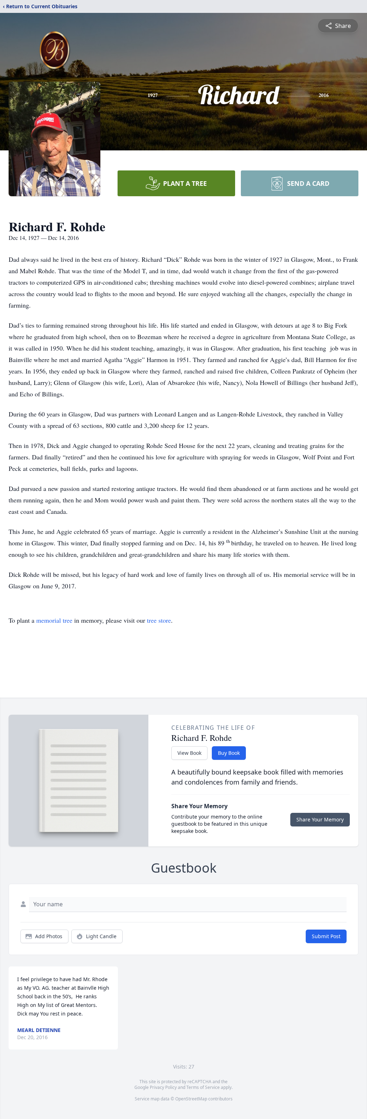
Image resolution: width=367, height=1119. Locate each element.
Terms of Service (203, 1087)
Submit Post (326, 936)
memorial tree (54, 620)
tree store (159, 620)
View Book (189, 752)
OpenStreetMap (191, 1099)
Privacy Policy (163, 1087)
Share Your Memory (320, 819)
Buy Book (229, 752)
